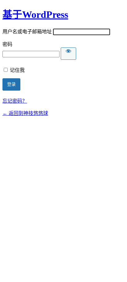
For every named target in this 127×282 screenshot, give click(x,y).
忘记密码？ (14, 101)
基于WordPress (35, 14)
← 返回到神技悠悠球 (25, 113)
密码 (7, 44)
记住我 (17, 70)
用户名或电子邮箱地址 (27, 31)
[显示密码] (68, 53)
